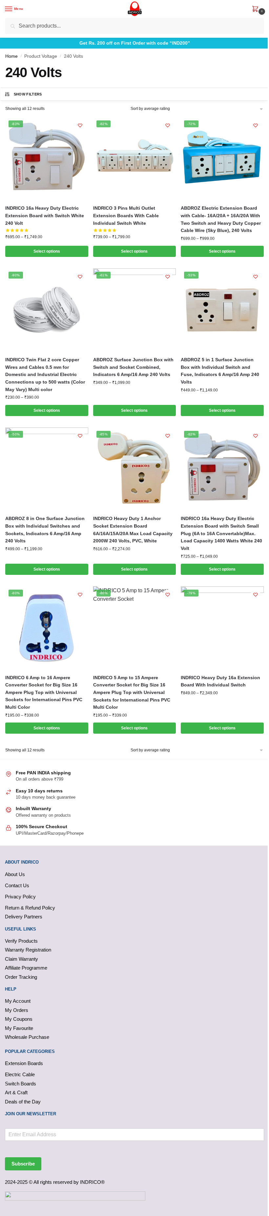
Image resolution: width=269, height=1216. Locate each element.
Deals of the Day (23, 1101)
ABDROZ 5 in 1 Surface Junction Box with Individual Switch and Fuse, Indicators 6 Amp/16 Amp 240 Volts (220, 371)
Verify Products (21, 941)
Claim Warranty (21, 959)
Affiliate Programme (26, 968)
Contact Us (17, 885)
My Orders (16, 1010)
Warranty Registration (28, 950)
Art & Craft (16, 1092)
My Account (18, 1001)
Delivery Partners (23, 916)
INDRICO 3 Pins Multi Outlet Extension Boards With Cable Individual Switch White (126, 215)
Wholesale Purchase (27, 1037)
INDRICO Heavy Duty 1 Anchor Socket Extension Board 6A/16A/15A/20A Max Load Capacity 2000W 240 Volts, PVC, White (133, 529)
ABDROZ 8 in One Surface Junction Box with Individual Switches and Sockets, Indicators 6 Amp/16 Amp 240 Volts (45, 529)
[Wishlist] (80, 125)
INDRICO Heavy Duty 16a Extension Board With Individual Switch (220, 681)
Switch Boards (20, 1083)
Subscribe (23, 1163)
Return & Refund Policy (30, 908)
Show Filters (28, 94)
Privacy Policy (20, 896)
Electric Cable (20, 1074)
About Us (15, 874)
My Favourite (19, 1028)
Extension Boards (24, 1063)
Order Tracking (21, 977)
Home (11, 56)
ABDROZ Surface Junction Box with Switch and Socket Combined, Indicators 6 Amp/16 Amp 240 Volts (133, 367)
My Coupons (18, 1019)
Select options (46, 251)
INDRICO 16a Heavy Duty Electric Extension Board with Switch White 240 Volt (44, 215)
